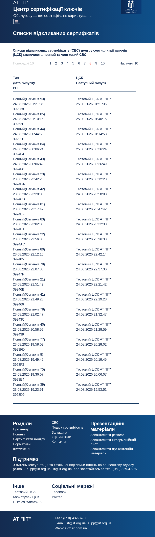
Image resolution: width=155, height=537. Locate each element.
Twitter (57, 497)
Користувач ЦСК (26, 497)
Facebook (59, 492)
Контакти (59, 442)
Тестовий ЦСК (24, 492)
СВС (55, 423)
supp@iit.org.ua (38, 469)
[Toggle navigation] (16, 21)
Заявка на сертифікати (61, 434)
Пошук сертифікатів (67, 427)
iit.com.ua (79, 528)
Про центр (21, 429)
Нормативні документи (22, 446)
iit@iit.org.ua (62, 469)
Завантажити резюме (107, 435)
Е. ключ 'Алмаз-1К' (27, 502)
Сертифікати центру (29, 439)
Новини (19, 434)
